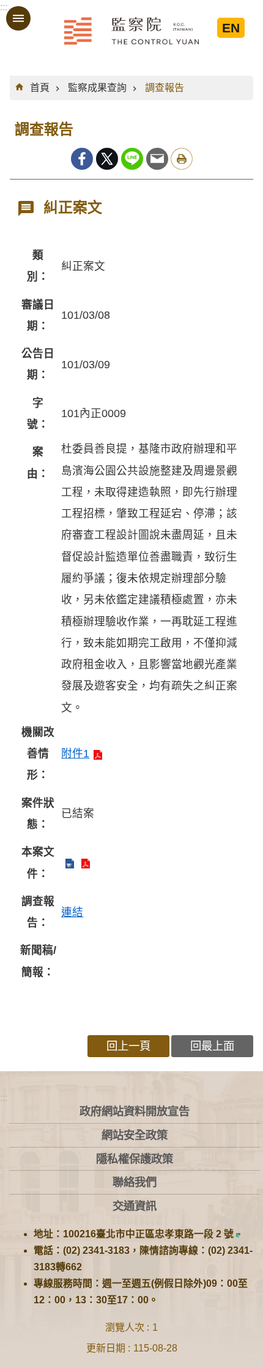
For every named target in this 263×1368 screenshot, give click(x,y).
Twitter (107, 159)
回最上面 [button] (212, 1045)
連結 (72, 912)
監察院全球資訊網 (131, 30)
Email (157, 159)
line (132, 159)
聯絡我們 (135, 1182)
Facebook (82, 159)
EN (231, 28)
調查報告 (164, 87)
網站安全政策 (135, 1135)
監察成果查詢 (97, 87)
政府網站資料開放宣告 (135, 1111)
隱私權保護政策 (134, 1158)
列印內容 (182, 159)
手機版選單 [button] (18, 18)
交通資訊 (135, 1205)
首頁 (40, 87)
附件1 (75, 754)
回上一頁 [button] (128, 1045)
